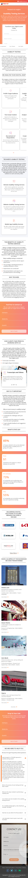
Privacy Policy (18, 867)
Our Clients (12, 46)
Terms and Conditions (10, 867)
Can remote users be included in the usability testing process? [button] (13, 799)
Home (3, 867)
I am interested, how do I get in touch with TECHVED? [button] (12, 819)
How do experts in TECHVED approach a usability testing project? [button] (11, 758)
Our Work (20, 46)
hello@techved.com (23, 1)
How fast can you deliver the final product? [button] (12, 812)
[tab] (14, 758)
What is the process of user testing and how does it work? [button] (12, 785)
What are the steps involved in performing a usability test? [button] (12, 792)
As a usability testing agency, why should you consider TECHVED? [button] (13, 806)
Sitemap (24, 867)
